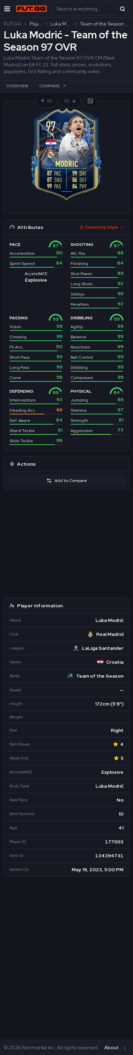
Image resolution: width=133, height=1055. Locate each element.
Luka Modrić (61, 24)
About (111, 1047)
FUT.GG (12, 24)
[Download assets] (90, 101)
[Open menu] (7, 8)
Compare (49, 86)
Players (36, 24)
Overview (17, 86)
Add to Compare (71, 480)
